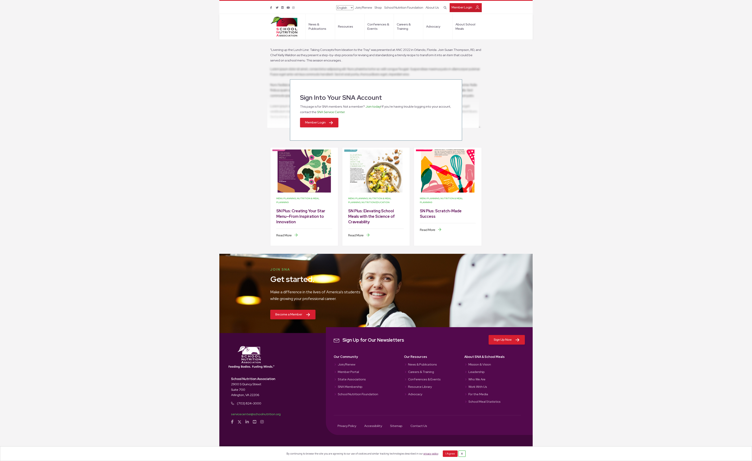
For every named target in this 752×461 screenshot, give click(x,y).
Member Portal (348, 372)
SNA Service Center (331, 112)
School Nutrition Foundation (403, 7)
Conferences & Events (378, 26)
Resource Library (420, 387)
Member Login (462, 7)
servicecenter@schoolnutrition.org (256, 414)
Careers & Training (404, 26)
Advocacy (433, 26)
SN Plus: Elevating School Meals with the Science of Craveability (371, 216)
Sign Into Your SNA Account (341, 97)
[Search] (444, 7)
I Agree (450, 453)
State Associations (352, 379)
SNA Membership (350, 387)
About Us (432, 7)
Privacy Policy (347, 426)
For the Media (478, 394)
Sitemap (396, 426)
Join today (373, 106)
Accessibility (373, 426)
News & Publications (317, 26)
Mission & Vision (479, 364)
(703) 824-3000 (249, 403)
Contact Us (418, 426)
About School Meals (465, 26)
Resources (345, 26)
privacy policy (430, 453)
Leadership (476, 372)
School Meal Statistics (484, 402)
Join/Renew (363, 7)
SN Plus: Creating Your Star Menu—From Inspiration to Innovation (300, 216)
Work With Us (477, 387)
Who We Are (476, 379)
